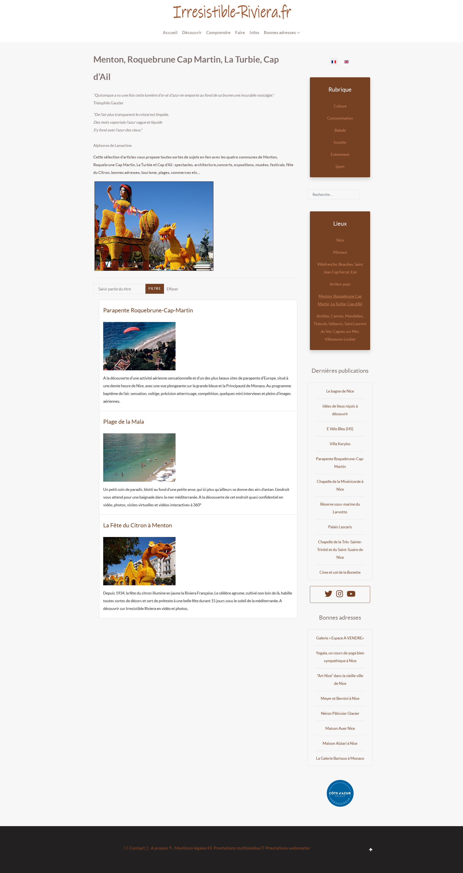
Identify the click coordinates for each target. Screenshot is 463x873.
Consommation (340, 118)
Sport (340, 166)
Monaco (340, 252)
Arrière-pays (340, 284)
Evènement (340, 154)
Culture (340, 106)
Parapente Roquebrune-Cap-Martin (148, 310)
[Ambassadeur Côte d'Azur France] (340, 793)
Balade (340, 130)
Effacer (172, 289)
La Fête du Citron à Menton (137, 525)
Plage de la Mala (123, 421)
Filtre (155, 288)
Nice (340, 240)
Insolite (340, 142)
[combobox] (333, 194)
